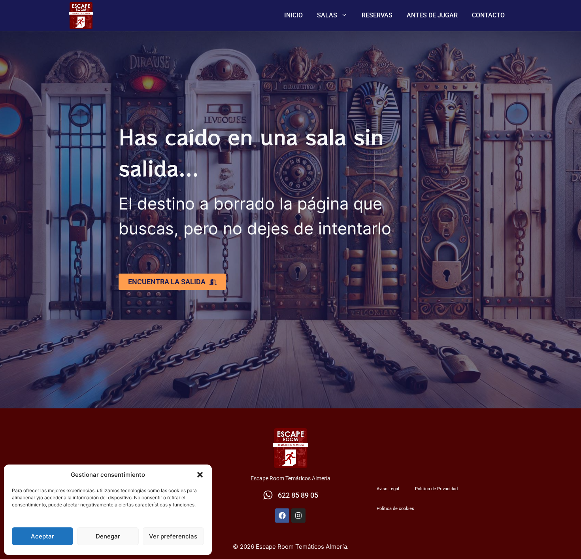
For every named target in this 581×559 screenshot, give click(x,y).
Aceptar (42, 536)
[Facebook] (282, 515)
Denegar (108, 536)
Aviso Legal (388, 488)
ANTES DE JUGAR (432, 15)
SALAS (327, 15)
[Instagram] (298, 515)
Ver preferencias (173, 536)
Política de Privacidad (436, 488)
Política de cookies (395, 508)
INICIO (293, 15)
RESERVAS (377, 15)
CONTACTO (488, 15)
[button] (200, 475)
